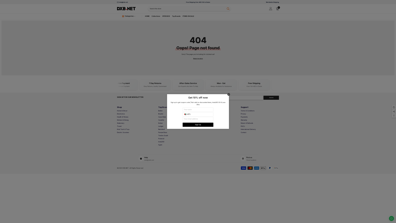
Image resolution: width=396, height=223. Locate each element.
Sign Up (198, 125)
